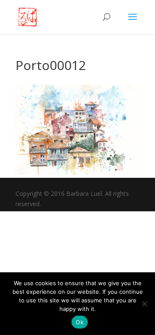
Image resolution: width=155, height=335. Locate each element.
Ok (80, 322)
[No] (144, 303)
